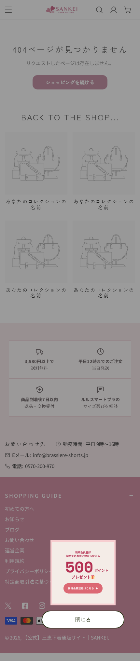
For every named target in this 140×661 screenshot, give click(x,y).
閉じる (83, 619)
